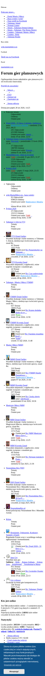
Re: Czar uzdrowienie (34, 273)
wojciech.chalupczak (23, 629)
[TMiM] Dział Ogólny (19, 297)
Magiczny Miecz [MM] (15, 405)
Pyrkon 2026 (11, 168)
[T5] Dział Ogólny (19, 236)
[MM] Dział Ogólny (18, 420)
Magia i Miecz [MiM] (14, 345)
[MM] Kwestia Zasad (18, 446)
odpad (3, 631)
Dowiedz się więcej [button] (12, 665)
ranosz (28, 134)
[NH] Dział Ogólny (18, 482)
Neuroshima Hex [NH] (15, 468)
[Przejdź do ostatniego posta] (32, 134)
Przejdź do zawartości (9, 86)
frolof (18, 338)
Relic (18, 562)
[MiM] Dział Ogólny (18, 359)
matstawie (20, 631)
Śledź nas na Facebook (10, 57)
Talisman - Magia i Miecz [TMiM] (19, 282)
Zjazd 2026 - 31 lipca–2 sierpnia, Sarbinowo (23, 123)
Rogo (18, 315)
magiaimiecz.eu (7, 67)
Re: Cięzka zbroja (33, 396)
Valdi (13, 157)
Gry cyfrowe (15, 580)
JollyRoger (24, 399)
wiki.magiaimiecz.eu (9, 47)
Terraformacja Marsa (32, 564)
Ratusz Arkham (28, 562)
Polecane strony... (8, 12)
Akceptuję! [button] (14, 671)
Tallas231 (11, 631)
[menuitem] (9, 95)
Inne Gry (14, 557)
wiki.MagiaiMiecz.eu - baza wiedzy (20, 195)
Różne (8, 519)
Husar (22, 573)
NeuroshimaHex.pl (17, 508)
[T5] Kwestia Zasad (19, 262)
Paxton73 (38, 629)
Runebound (17, 564)
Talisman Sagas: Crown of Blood (19, 139)
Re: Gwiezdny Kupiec (34, 571)
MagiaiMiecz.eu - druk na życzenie (20, 155)
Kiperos (29, 150)
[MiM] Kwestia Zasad (18, 385)
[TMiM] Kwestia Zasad (19, 323)
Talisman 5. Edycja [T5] (15, 222)
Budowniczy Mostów (19, 125)
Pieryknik (15, 141)
